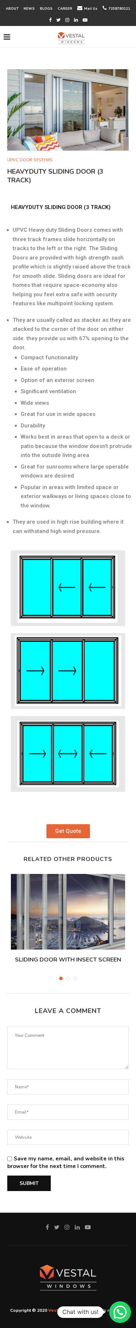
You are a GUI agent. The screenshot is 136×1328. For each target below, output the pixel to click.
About (12, 8)
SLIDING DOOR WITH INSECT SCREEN (68, 960)
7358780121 (119, 8)
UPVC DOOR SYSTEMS (29, 160)
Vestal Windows (66, 1310)
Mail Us (91, 8)
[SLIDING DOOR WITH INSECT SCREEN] (68, 912)
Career (65, 8)
